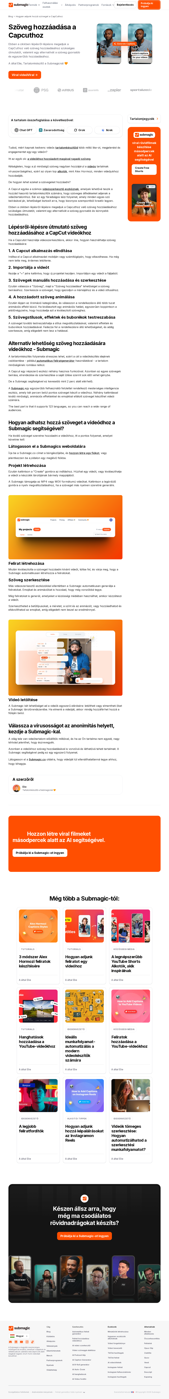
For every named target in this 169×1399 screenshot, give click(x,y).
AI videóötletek (114, 1363)
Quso (146, 1358)
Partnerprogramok (88, 5)
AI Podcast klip (79, 1355)
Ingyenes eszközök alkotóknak (117, 1338)
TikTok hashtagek (116, 1353)
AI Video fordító (79, 1379)
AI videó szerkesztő (81, 1346)
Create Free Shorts (142, 169)
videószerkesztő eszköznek (60, 189)
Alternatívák (149, 1327)
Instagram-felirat (115, 1367)
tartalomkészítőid (66, 147)
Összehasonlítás (152, 1339)
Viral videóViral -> (25, 75)
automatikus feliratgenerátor (55, 360)
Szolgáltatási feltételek (18, 1392)
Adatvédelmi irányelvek (42, 1392)
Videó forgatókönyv (116, 1344)
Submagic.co (37, 759)
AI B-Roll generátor (80, 1365)
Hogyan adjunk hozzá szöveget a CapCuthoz (39, 16)
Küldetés (51, 1337)
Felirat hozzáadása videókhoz (80, 1340)
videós (91, 166)
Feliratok (148, 1344)
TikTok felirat (113, 1358)
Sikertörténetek (53, 1351)
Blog (10, 16)
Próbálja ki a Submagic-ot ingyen (40, 853)
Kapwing (148, 1377)
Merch (49, 1356)
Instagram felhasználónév (119, 1372)
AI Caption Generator (81, 1360)
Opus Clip (148, 1348)
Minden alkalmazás (149, 1333)
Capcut (147, 1367)
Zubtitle (147, 1353)
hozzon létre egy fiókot (84, 453)
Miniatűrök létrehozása (118, 1332)
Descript (148, 1372)
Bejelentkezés (125, 4)
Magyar (20, 1336)
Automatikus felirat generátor (80, 1333)
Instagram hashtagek (117, 1377)
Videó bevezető (115, 1348)
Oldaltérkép (52, 1370)
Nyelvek (50, 1365)
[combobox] (19, 1336)
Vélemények (52, 1346)
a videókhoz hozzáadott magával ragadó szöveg (58, 158)
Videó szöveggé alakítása (83, 1350)
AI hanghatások (79, 1374)
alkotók (62, 171)
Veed (146, 1363)
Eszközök (112, 1327)
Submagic (18, 388)
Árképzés (70, 5)
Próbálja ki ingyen (147, 5)
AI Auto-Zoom (78, 1370)
